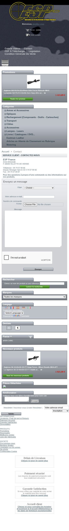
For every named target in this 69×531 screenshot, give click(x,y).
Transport (11, 121)
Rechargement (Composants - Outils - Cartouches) (32, 117)
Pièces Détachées (12, 383)
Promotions (9, 72)
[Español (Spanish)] (17, 308)
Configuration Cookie (8, 451)
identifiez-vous (38, 24)
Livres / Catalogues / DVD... (21, 134)
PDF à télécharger (15, 51)
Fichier (19, 204)
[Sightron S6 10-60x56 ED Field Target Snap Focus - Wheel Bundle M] (34, 364)
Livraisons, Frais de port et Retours (14, 418)
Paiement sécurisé (7, 420)
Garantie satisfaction (8, 422)
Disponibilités (5, 424)
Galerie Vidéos (12, 48)
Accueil (5, 151)
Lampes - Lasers (15, 131)
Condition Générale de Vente (20, 53)
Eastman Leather (15, 138)
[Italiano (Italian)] (29, 308)
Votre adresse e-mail (13, 197)
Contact (28, 48)
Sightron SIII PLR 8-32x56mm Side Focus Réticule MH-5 (26, 90)
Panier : (33, 30)
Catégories (8, 106)
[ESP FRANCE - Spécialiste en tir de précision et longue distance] (34, 10)
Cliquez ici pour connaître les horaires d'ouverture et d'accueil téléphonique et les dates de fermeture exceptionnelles (34, 509)
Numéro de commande (12, 201)
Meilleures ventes (7, 435)
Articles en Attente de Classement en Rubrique (31, 141)
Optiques (11, 114)
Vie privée (4, 449)
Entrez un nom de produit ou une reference (22, 283)
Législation (34, 51)
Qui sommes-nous (7, 443)
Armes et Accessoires (18, 110)
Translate (24, 316)
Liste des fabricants (8, 437)
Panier (6, 336)
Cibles (10, 124)
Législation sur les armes (10, 447)
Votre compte (35, 35)
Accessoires (13, 127)
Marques (7, 292)
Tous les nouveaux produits (17, 375)
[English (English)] (6, 308)
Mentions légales (7, 445)
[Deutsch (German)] (23, 308)
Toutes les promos (17, 99)
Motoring (11, 145)
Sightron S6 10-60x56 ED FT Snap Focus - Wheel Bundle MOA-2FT (31, 367)
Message (18, 209)
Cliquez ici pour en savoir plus (34, 461)
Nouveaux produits (12, 349)
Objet (19, 187)
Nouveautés (5, 433)
